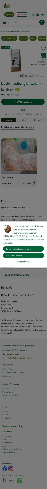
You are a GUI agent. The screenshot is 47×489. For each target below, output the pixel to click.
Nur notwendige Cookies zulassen (18, 249)
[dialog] (23, 244)
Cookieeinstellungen (23, 261)
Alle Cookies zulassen (14, 255)
